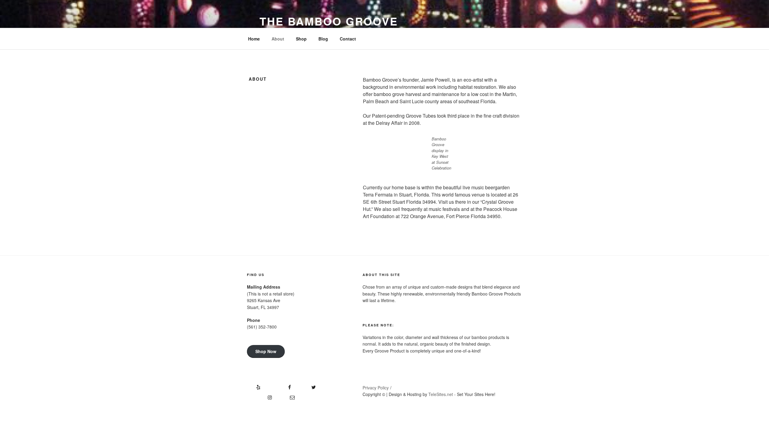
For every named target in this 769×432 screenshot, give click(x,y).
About (278, 39)
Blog (323, 39)
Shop (301, 39)
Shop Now (265, 351)
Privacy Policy (376, 388)
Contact (348, 39)
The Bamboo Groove (329, 21)
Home (254, 39)
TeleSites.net (440, 394)
